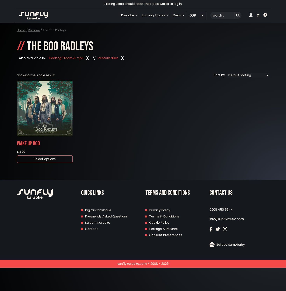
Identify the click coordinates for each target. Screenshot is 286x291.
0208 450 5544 (221, 209)
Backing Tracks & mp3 (66, 58)
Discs (177, 15)
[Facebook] (211, 229)
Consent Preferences (165, 235)
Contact (91, 229)
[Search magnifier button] (237, 15)
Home (21, 30)
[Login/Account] (250, 15)
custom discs (108, 58)
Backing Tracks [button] (153, 15)
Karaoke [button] (127, 15)
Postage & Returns (163, 229)
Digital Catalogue (98, 210)
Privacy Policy (159, 210)
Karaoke (34, 30)
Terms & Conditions (164, 216)
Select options (45, 159)
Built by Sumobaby (230, 244)
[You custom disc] (265, 15)
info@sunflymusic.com (227, 219)
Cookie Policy (159, 222)
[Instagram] (225, 229)
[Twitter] (217, 229)
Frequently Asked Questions (106, 216)
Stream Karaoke (97, 222)
